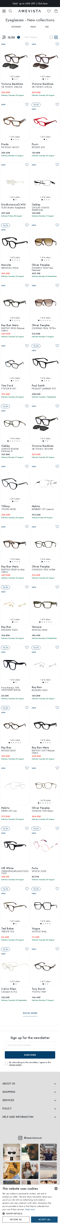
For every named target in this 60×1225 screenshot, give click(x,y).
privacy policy (15, 1064)
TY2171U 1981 (39, 990)
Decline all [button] (16, 1219)
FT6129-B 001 (8, 387)
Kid (47, 26)
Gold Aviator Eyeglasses (13, 206)
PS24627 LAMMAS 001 (44, 387)
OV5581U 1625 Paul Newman (42, 268)
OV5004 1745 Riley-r (43, 809)
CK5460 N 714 (9, 990)
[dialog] (30, 1205)
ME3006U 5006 (9, 266)
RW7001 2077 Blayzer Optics (43, 750)
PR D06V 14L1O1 (10, 146)
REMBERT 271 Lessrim (43, 508)
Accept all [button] (44, 1219)
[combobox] (56, 1188)
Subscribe (30, 1054)
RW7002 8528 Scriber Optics (13, 569)
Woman (16, 26)
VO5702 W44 (39, 930)
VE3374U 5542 (40, 628)
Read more (30, 1209)
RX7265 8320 (8, 749)
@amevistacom (33, 1138)
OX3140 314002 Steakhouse (40, 207)
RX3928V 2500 (9, 628)
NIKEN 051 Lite (8, 809)
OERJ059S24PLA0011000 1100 (14, 871)
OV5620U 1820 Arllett (43, 568)
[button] (27, 1213)
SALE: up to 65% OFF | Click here (30, 5)
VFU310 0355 (39, 870)
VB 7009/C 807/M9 (43, 447)
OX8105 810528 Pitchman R (10, 449)
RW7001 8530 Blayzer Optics (13, 328)
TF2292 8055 (8, 508)
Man (33, 26)
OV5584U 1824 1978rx (44, 327)
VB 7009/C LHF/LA (43, 85)
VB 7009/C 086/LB (12, 85)
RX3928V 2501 (40, 689)
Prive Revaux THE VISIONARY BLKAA (11, 688)
